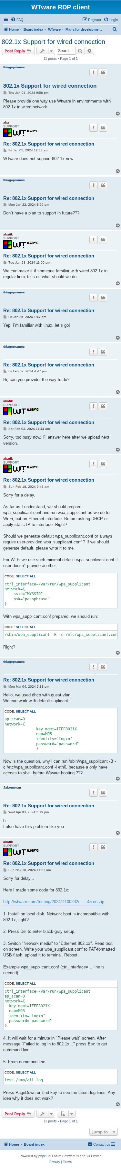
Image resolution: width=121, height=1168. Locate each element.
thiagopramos (14, 67)
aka (6, 122)
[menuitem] (17, 20)
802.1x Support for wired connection (53, 41)
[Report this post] (93, 72)
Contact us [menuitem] (101, 1144)
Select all (26, 576)
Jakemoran (12, 787)
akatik (8, 234)
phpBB (43, 1156)
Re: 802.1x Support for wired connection (48, 144)
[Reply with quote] (103, 72)
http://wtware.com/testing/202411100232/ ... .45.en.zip (53, 901)
